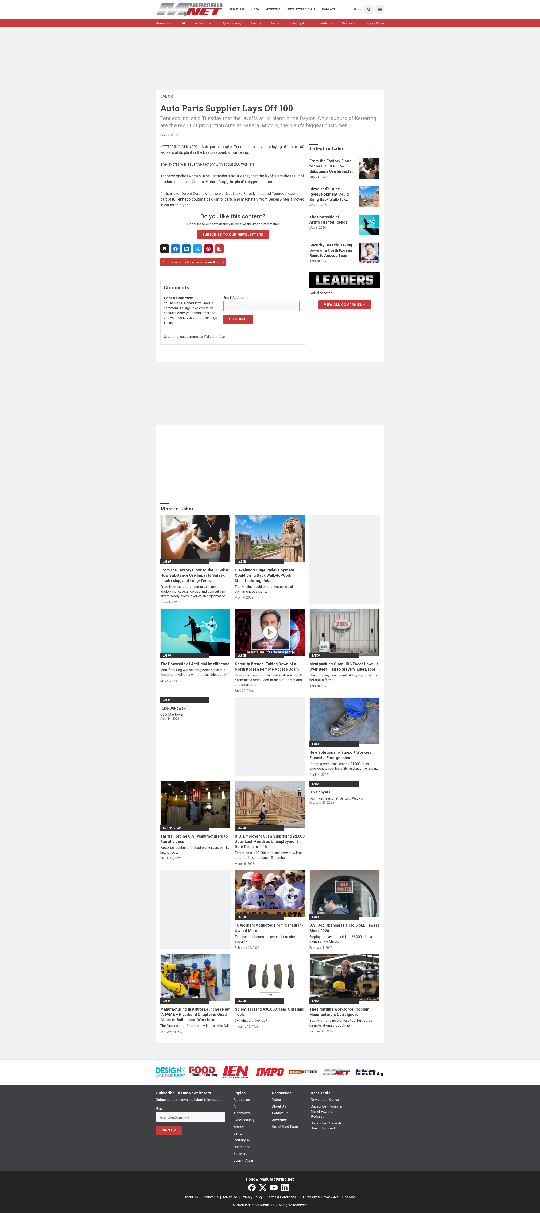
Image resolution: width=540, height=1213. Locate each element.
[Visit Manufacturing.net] (336, 1072)
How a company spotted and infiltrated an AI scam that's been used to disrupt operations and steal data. (268, 680)
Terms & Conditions (281, 1197)
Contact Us (210, 1197)
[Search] (368, 9)
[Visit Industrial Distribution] (303, 1072)
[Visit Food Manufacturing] (203, 1072)
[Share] (175, 248)
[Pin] (208, 248)
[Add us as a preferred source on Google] (219, 248)
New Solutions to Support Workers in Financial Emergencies (342, 755)
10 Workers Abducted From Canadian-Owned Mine (269, 928)
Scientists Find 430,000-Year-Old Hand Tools (269, 1012)
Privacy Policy (252, 1197)
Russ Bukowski (173, 708)
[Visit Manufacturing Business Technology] (369, 1072)
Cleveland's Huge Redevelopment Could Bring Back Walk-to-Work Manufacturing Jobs (329, 194)
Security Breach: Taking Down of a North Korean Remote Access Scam (330, 250)
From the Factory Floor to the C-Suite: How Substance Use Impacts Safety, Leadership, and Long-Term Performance (331, 166)
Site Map (349, 1197)
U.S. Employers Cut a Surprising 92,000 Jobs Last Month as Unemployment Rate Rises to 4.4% (270, 841)
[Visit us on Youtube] (274, 1187)
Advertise (230, 1197)
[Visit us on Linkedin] (285, 1187)
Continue (238, 319)
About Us (191, 1197)
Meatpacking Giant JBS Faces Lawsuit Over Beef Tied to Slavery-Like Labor (343, 666)
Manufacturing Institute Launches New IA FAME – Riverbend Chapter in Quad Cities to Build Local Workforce (195, 1014)
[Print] (164, 248)
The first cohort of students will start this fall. (195, 1026)
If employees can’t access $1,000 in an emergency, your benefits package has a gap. (343, 766)
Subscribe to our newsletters (232, 235)
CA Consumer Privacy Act (319, 1197)
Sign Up (169, 1130)
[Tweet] (197, 248)
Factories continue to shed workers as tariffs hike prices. (194, 850)
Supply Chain (172, 828)
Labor (166, 96)
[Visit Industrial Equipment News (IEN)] (235, 1072)
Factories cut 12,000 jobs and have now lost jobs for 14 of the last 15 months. (268, 855)
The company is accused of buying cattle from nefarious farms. (344, 677)
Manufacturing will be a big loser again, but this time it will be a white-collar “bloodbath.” (194, 672)
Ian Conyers (320, 792)
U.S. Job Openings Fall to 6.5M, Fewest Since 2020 (344, 928)
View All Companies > (344, 305)
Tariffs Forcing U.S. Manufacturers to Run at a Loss (194, 839)
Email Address (235, 298)
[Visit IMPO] (269, 1072)
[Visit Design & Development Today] (170, 1072)
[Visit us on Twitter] (263, 1187)
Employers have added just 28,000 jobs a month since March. (340, 939)
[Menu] (379, 9)
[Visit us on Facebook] (252, 1187)
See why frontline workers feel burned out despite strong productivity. (341, 1023)
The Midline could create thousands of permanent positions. (264, 589)
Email (160, 1108)
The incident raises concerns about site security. (265, 939)
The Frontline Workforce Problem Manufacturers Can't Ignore (339, 1012)
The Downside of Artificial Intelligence (328, 219)
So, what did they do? (251, 1021)
